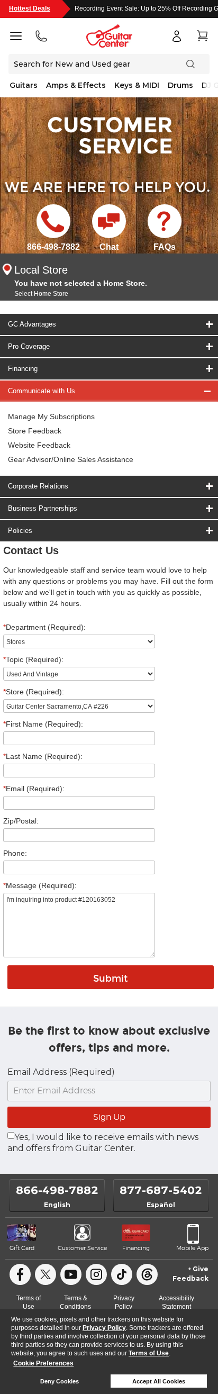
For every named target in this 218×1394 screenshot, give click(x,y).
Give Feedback (190, 1273)
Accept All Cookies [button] (158, 1381)
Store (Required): (33, 691)
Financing (23, 369)
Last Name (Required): (43, 756)
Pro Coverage (29, 346)
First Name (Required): (43, 724)
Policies (20, 531)
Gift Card (22, 1248)
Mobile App (192, 1248)
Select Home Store (41, 293)
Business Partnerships (42, 508)
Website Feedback (39, 445)
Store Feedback (34, 431)
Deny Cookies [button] (59, 1381)
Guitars (24, 85)
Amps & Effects (76, 85)
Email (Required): (34, 788)
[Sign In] (176, 36)
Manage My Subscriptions (51, 416)
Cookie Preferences (43, 1363)
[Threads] (147, 1274)
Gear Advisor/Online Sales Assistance (70, 459)
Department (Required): (44, 627)
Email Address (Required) (61, 1072)
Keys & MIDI (136, 85)
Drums (180, 85)
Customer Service (82, 1248)
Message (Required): (40, 885)
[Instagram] (96, 1274)
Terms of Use (149, 1353)
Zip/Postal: (21, 821)
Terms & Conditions (75, 1302)
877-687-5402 (161, 1190)
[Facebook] (20, 1274)
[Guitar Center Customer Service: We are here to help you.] (109, 134)
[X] (45, 1274)
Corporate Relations (38, 486)
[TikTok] (121, 1274)
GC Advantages (32, 324)
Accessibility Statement (176, 1302)
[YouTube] (70, 1274)
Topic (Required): (33, 659)
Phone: (15, 853)
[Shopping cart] (202, 36)
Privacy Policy (104, 1328)
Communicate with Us (41, 391)
